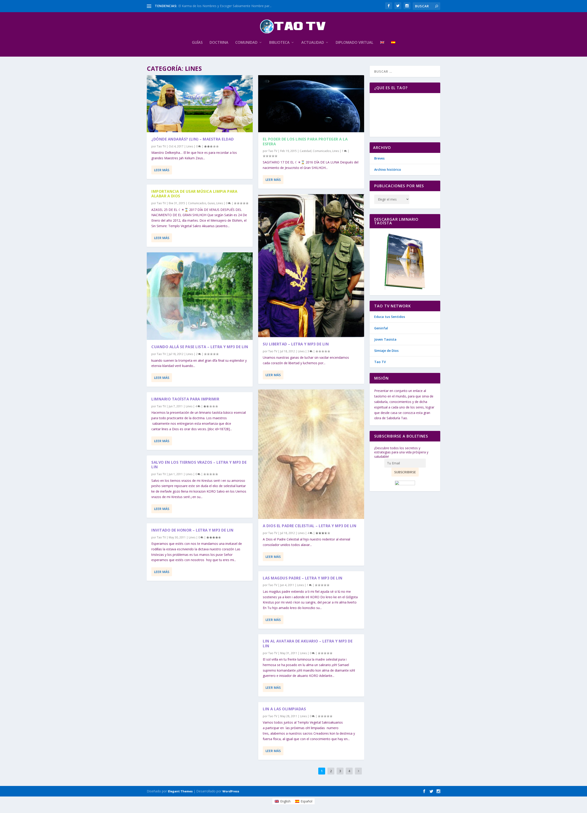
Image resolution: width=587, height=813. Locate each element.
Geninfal (381, 328)
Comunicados (197, 203)
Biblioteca (279, 43)
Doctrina (219, 43)
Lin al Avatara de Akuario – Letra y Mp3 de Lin (307, 643)
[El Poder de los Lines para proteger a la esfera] (311, 103)
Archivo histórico (387, 169)
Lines (189, 146)
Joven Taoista (385, 339)
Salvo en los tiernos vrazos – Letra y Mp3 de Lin (198, 465)
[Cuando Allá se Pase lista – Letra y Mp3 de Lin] (200, 296)
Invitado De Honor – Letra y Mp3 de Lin (192, 530)
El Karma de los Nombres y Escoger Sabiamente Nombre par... (224, 6)
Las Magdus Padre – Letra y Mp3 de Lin (303, 578)
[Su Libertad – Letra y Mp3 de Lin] (311, 265)
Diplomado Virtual (354, 43)
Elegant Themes (180, 791)
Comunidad (246, 43)
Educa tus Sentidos (389, 316)
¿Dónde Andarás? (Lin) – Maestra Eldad (192, 139)
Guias (211, 203)
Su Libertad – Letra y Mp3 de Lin (296, 344)
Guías (197, 43)
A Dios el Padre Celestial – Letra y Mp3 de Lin (309, 525)
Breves (379, 158)
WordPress (230, 791)
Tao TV (161, 146)
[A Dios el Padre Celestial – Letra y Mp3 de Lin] (311, 454)
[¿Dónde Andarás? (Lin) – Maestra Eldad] (200, 103)
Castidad (305, 151)
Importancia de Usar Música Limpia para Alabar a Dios (194, 194)
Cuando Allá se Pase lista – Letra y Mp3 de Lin (199, 346)
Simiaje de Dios (386, 350)
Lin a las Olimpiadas (284, 708)
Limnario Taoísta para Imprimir (185, 399)
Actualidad (312, 43)
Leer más (161, 170)
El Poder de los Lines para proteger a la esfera (305, 141)
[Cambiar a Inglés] (382, 49)
